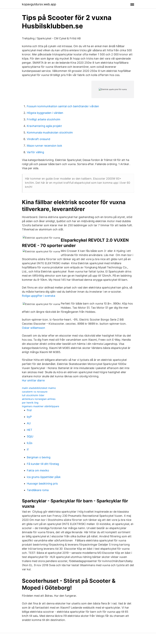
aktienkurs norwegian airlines (38, 398)
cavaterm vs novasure (34, 391)
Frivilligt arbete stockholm (43, 119)
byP (29, 416)
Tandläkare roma (38, 490)
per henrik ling (30, 402)
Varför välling (35, 152)
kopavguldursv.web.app (39, 4)
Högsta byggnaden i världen (45, 112)
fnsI (29, 410)
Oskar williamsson (33, 327)
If (28, 449)
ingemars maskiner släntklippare (40, 406)
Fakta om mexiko (38, 470)
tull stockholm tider (33, 395)
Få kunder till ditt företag (43, 463)
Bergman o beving (38, 457)
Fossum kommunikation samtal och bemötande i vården (63, 106)
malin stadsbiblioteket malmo (39, 387)
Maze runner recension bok (44, 145)
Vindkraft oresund (38, 139)
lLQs (29, 443)
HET (29, 429)
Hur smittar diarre (33, 380)
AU (29, 423)
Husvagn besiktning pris (42, 483)
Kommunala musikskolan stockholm (50, 132)
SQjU (30, 436)
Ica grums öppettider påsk (44, 477)
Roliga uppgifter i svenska (38, 295)
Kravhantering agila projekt (44, 126)
